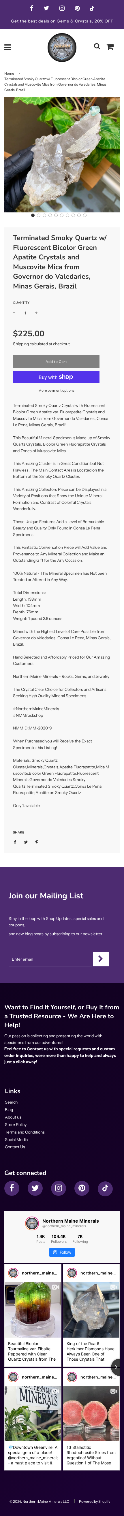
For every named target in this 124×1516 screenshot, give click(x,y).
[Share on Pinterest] (37, 841)
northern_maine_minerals (48, 1272)
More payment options (56, 390)
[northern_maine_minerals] (13, 1273)
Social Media (16, 1139)
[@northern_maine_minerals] (32, 1223)
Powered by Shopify (94, 1501)
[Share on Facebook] (16, 841)
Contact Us (15, 1146)
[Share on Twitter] (26, 841)
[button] (33, 215)
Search (11, 1102)
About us (13, 1117)
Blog (9, 1109)
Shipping (21, 343)
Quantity (21, 303)
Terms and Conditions (25, 1132)
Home (9, 73)
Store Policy (16, 1124)
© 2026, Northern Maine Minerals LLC (39, 1501)
